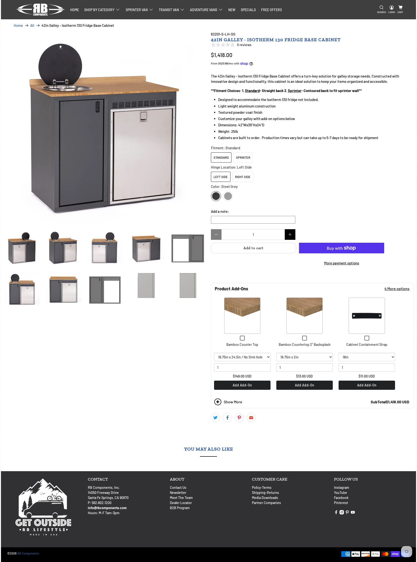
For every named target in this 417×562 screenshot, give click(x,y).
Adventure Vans (203, 10)
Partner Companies (266, 503)
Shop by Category (99, 10)
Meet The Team (181, 498)
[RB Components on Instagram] (342, 513)
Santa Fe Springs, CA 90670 (108, 498)
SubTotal (378, 402)
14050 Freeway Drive (103, 493)
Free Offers (271, 10)
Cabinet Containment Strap (366, 344)
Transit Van (169, 10)
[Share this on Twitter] (215, 417)
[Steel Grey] (216, 196)
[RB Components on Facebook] (336, 513)
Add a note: (220, 211)
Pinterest (341, 503)
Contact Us (178, 487)
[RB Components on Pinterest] (347, 513)
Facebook (341, 498)
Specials (248, 10)
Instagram (341, 487)
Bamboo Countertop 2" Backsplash (305, 344)
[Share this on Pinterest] (239, 417)
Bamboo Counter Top (242, 344)
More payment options (341, 263)
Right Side (242, 177)
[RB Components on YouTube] (353, 513)
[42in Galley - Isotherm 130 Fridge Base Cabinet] (104, 128)
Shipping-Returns (265, 493)
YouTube (340, 493)
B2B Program (180, 508)
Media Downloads (265, 498)
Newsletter (178, 493)
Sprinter (243, 157)
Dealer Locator (181, 503)
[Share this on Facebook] (227, 417)
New (231, 10)
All (32, 25)
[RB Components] (40, 10)
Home (74, 10)
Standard (221, 157)
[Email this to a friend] (251, 417)
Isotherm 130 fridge (282, 99)
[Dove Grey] (228, 196)
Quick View (242, 315)
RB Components (28, 553)
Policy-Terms (261, 487)
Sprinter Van (137, 10)
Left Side (221, 177)
